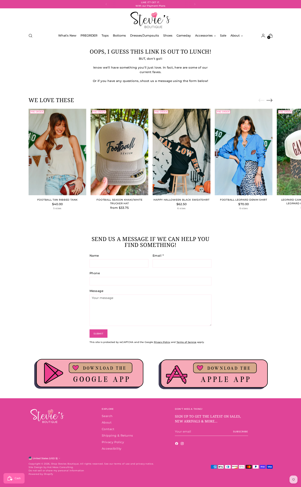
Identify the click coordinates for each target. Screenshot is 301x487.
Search (107, 416)
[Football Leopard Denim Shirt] (243, 152)
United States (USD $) (45, 458)
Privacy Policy (162, 342)
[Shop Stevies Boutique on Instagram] (182, 444)
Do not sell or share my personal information (56, 470)
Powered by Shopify (41, 474)
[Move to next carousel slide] (269, 100)
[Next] (195, 4)
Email (158, 255)
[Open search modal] (30, 35)
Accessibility (112, 448)
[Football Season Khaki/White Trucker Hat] (119, 152)
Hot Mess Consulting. (60, 467)
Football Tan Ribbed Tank (57, 199)
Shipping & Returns (117, 435)
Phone (95, 273)
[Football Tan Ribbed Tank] (57, 152)
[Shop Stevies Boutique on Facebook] (177, 444)
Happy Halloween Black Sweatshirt (181, 199)
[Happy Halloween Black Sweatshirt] (181, 152)
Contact (108, 429)
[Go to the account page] (263, 35)
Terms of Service (186, 342)
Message (96, 291)
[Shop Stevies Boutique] (150, 20)
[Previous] (106, 4)
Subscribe (240, 431)
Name (94, 255)
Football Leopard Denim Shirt (243, 199)
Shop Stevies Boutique (65, 463)
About (106, 422)
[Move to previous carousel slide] (261, 100)
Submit (98, 333)
